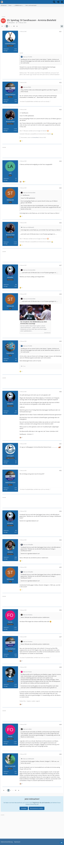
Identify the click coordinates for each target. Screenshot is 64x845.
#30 (60, 391)
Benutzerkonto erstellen (36, 808)
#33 (60, 511)
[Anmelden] (58, 2)
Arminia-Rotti (35, 137)
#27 (60, 265)
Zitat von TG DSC (27, 57)
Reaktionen (6, 48)
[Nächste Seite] (16, 26)
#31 (60, 444)
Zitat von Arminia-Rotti (29, 192)
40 (14, 26)
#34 (60, 540)
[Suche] (54, 1)
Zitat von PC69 (27, 87)
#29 (60, 341)
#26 (60, 223)
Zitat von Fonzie (27, 672)
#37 (60, 637)
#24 (60, 161)
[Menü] (62, 1)
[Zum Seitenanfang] (61, 842)
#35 (60, 567)
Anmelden (24, 808)
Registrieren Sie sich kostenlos (41, 802)
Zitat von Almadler (28, 544)
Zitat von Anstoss (27, 614)
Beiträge (5, 50)
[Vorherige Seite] (2, 26)
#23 (60, 109)
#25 (60, 188)
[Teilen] (61, 26)
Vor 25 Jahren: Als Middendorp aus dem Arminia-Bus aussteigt (33, 322)
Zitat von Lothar (27, 729)
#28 (60, 294)
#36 (60, 610)
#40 (60, 754)
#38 (60, 667)
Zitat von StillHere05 (28, 227)
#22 (60, 82)
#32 (60, 470)
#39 (60, 724)
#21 (60, 31)
